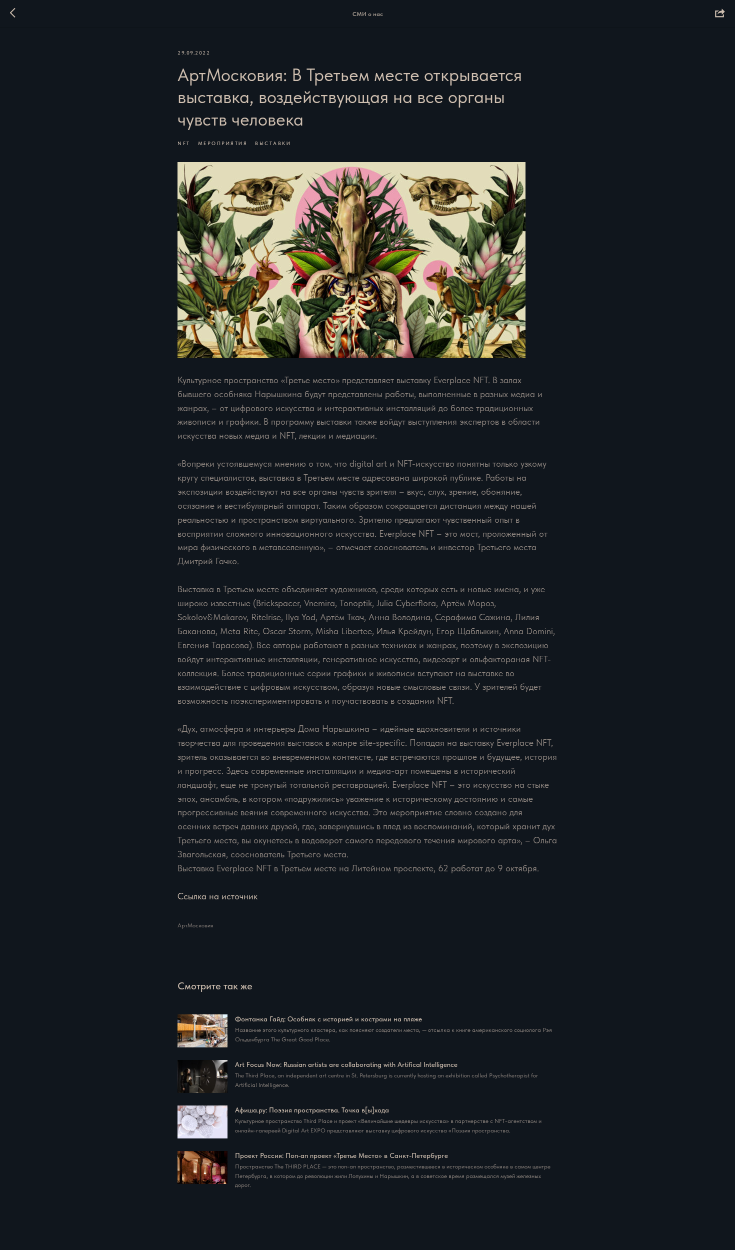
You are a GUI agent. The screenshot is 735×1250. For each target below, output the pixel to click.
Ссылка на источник (218, 896)
